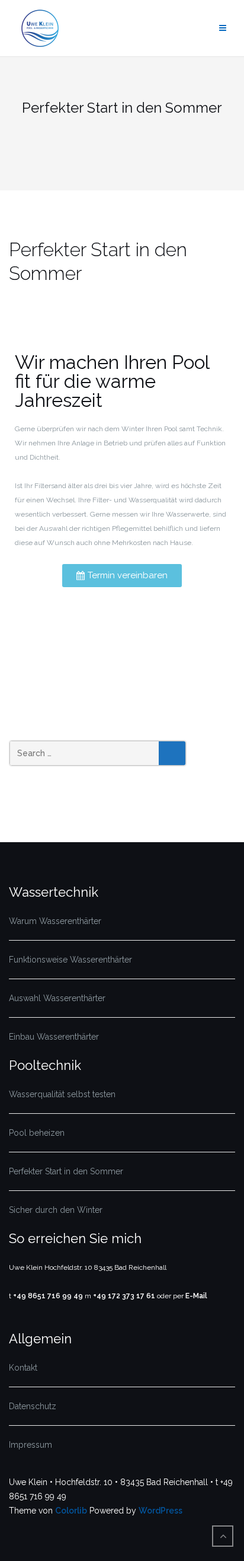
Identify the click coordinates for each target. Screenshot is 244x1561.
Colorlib (71, 1510)
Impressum (30, 1445)
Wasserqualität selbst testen (62, 1094)
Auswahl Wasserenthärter (57, 998)
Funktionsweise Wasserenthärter (70, 959)
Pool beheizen (37, 1133)
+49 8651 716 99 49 (48, 1296)
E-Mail (196, 1296)
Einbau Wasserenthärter (54, 1036)
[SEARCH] (172, 753)
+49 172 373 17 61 (124, 1296)
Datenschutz (32, 1406)
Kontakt (23, 1367)
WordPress (160, 1510)
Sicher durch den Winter (55, 1210)
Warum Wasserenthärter (55, 921)
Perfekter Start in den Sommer (66, 1171)
